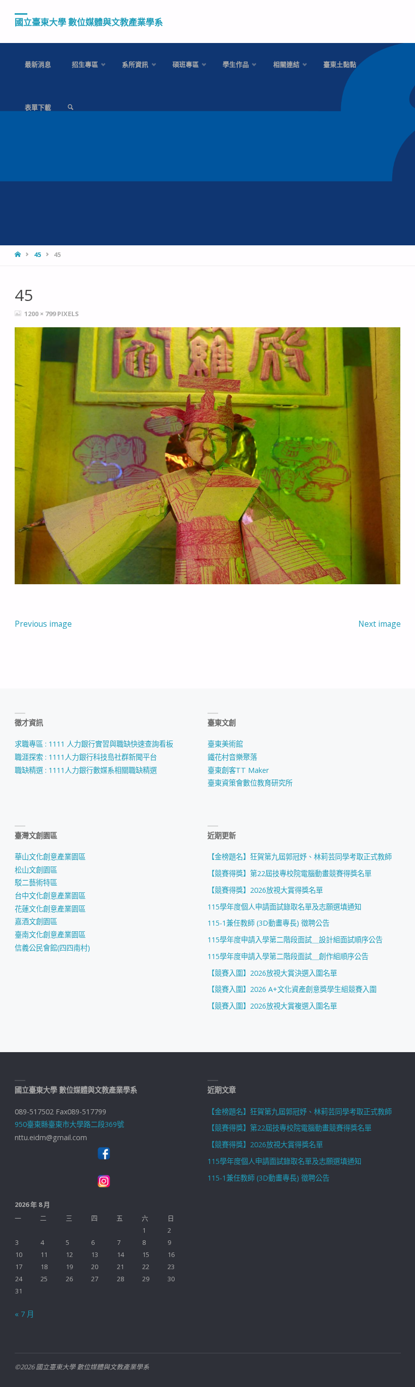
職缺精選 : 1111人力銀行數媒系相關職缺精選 (86, 770)
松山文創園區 (36, 870)
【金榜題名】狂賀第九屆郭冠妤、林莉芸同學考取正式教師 (300, 856)
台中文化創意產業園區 (50, 895)
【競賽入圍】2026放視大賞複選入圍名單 (272, 1006)
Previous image (43, 623)
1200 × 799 (40, 313)
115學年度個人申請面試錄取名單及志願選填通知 (284, 907)
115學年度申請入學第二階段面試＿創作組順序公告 (288, 956)
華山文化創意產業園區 (50, 856)
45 (37, 254)
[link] (70, 107)
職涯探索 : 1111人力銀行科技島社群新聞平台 (86, 757)
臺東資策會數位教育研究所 (250, 783)
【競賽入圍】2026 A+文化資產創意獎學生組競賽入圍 (292, 989)
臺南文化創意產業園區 (50, 934)
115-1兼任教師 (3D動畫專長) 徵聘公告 (268, 923)
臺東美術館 (225, 744)
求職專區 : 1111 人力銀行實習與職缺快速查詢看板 (94, 744)
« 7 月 (24, 1314)
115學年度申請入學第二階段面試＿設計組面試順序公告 (295, 939)
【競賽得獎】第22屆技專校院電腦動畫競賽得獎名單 (289, 873)
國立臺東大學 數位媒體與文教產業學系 (89, 22)
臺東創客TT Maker (238, 770)
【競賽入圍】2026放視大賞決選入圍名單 (272, 973)
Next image (379, 623)
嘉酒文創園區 (36, 921)
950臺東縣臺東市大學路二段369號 (69, 1124)
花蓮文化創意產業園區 (50, 909)
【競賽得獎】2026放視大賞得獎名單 (265, 890)
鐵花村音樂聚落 (232, 757)
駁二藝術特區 (36, 882)
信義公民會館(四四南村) (52, 947)
